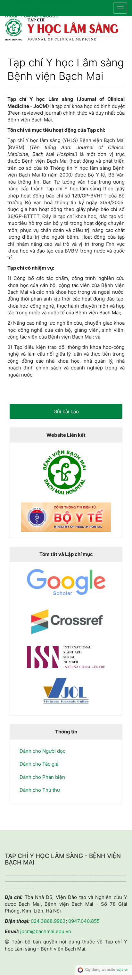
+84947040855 (39, 15)
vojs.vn (122, 969)
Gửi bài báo (66, 411)
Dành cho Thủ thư (40, 790)
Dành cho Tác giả (39, 764)
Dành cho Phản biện (42, 777)
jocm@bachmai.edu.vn (49, 8)
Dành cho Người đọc (42, 751)
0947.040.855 (84, 921)
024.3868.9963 (48, 921)
